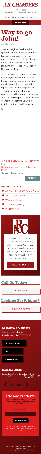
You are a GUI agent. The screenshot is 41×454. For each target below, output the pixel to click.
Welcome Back (13, 200)
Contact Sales (14, 343)
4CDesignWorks (20, 448)
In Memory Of (12, 209)
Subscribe (20, 420)
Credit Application (32, 375)
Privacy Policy (15, 428)
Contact (21, 374)
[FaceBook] (5, 385)
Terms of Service (29, 428)
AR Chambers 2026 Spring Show (22, 191)
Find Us (10, 351)
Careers (4, 374)
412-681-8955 (20, 10)
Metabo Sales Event (15, 195)
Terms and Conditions (26, 376)
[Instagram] (26, 385)
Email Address (20, 410)
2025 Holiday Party (15, 204)
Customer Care (10, 375)
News (15, 374)
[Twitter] (12, 385)
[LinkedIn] (19, 385)
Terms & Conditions (28, 450)
